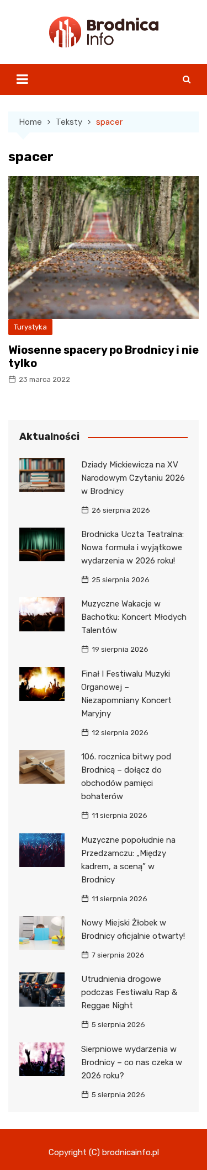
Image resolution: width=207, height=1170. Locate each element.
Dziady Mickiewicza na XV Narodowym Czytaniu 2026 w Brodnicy (133, 478)
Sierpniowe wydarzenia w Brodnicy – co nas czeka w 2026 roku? (131, 1062)
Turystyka (30, 327)
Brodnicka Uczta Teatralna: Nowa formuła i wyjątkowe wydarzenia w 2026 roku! (132, 547)
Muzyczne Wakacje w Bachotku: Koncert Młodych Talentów (134, 617)
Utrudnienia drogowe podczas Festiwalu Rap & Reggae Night (129, 992)
